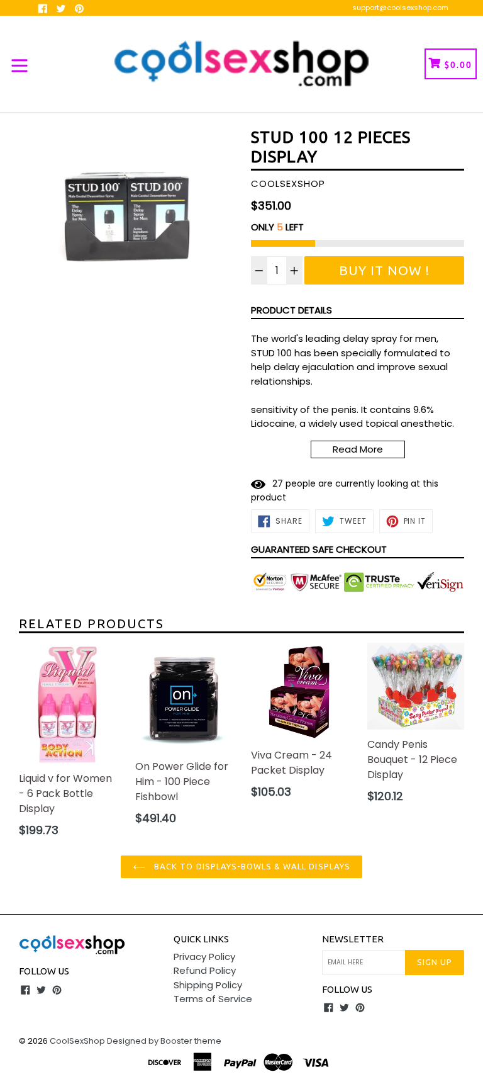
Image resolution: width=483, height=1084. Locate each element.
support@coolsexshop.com (400, 8)
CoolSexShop (77, 1041)
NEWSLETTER (353, 939)
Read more (358, 449)
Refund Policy (205, 970)
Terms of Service (213, 998)
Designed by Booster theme (164, 1041)
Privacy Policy (204, 956)
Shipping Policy (208, 984)
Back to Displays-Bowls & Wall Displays (251, 866)
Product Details (291, 310)
